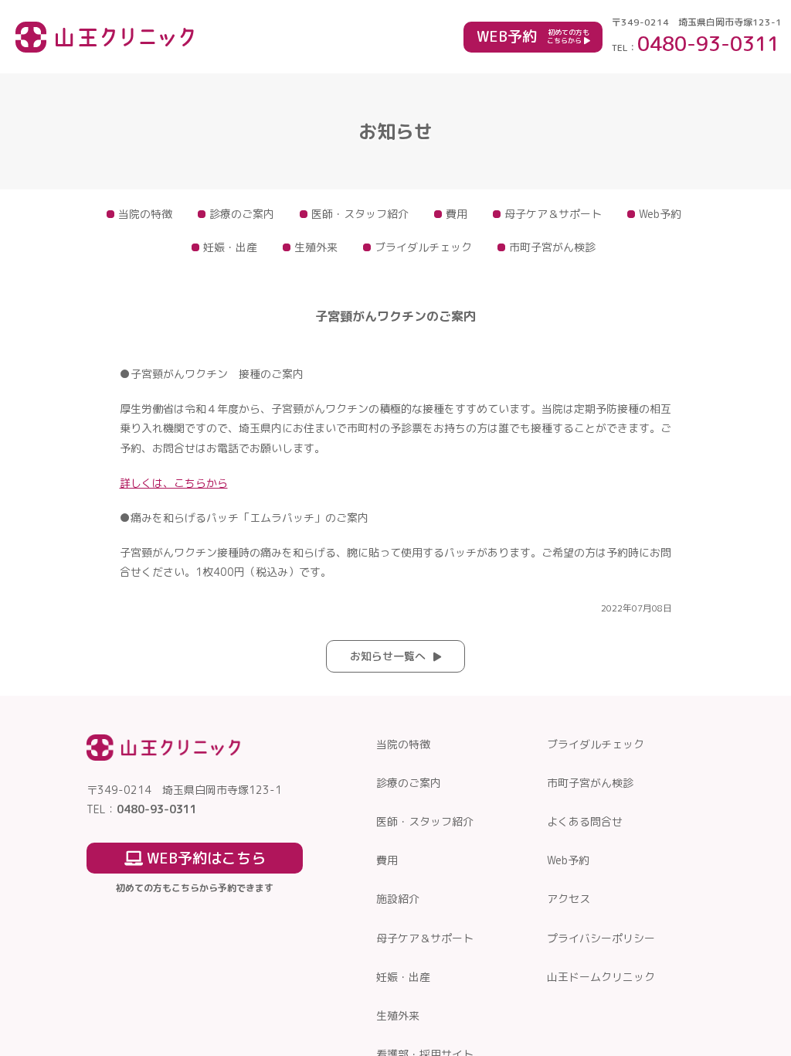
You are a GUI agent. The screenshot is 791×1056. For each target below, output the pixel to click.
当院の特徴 (145, 213)
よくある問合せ (585, 821)
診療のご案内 (241, 213)
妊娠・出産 (230, 247)
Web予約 (660, 213)
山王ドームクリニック (601, 976)
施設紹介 (397, 898)
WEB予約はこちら (204, 858)
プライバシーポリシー (601, 938)
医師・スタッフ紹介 (360, 213)
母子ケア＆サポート (553, 213)
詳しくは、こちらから (174, 482)
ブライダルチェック (423, 247)
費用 (456, 213)
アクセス (568, 898)
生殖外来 (316, 247)
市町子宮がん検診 (552, 247)
